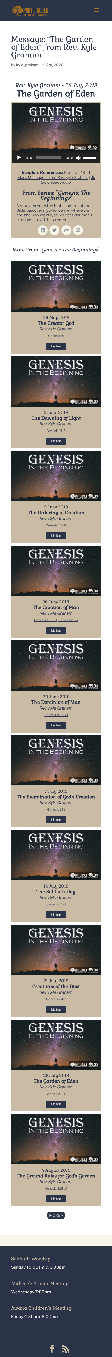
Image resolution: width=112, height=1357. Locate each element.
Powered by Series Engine (56, 1229)
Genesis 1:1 (56, 336)
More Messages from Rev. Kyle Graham (52, 177)
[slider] (90, 157)
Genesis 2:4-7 (56, 999)
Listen (56, 346)
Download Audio (56, 182)
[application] (56, 158)
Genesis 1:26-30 (56, 715)
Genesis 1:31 (56, 809)
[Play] (19, 157)
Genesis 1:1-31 (56, 525)
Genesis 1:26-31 (45, 620)
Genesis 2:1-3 (56, 904)
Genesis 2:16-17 (56, 1188)
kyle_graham (27, 65)
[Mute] (78, 157)
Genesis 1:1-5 (56, 431)
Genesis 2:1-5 (68, 620)
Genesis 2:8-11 (77, 172)
